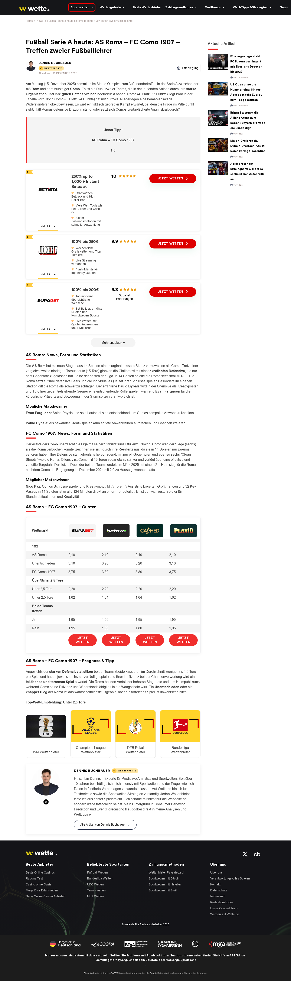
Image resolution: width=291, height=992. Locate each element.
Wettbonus (213, 7)
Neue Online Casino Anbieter (45, 896)
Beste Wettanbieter (147, 7)
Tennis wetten (96, 890)
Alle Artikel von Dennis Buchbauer (103, 824)
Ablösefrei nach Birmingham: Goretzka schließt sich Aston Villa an (247, 171)
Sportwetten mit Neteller (165, 884)
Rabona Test (34, 878)
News (284, 7)
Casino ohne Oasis (38, 884)
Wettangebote (110, 7)
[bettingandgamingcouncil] (102, 943)
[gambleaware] (136, 943)
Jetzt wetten (171, 178)
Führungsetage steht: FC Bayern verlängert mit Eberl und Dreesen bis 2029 (246, 64)
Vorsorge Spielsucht (181, 960)
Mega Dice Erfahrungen (42, 890)
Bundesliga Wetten (99, 878)
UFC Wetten (95, 884)
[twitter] (245, 853)
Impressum (217, 896)
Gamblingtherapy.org (111, 960)
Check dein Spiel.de (143, 960)
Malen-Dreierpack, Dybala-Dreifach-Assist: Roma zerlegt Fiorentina (247, 146)
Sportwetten (80, 7)
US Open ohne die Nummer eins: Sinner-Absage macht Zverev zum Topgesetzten (246, 92)
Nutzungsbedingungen (195, 973)
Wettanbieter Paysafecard (166, 872)
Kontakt (215, 884)
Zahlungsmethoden (179, 7)
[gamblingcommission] (170, 943)
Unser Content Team (224, 908)
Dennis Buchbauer (55, 63)
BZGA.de (238, 955)
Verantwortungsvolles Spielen (230, 878)
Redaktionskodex (221, 902)
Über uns (216, 872)
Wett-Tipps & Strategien (250, 7)
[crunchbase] (257, 853)
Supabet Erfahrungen (124, 297)
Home (29, 20)
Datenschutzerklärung (168, 973)
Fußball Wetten (97, 872)
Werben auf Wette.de (224, 914)
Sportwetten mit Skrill (163, 890)
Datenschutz (218, 890)
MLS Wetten (95, 896)
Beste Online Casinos (40, 872)
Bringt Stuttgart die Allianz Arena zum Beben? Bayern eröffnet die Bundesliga (247, 120)
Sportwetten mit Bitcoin (164, 878)
